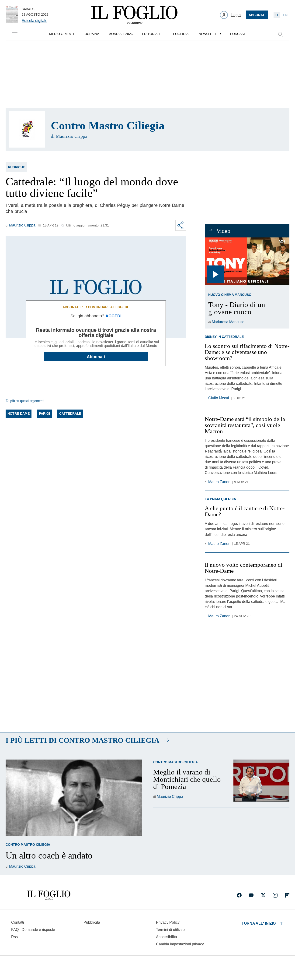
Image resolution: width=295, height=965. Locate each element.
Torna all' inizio (259, 923)
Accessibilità (166, 937)
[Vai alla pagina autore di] (27, 129)
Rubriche (16, 167)
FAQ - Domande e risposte (33, 930)
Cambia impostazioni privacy (180, 944)
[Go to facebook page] (239, 895)
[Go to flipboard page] (287, 895)
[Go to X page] (263, 895)
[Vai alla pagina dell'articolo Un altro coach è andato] (74, 798)
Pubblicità (91, 922)
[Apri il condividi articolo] (180, 225)
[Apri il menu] (14, 34)
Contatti (17, 922)
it (276, 15)
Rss (14, 937)
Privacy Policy (168, 922)
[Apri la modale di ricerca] (280, 34)
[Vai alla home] (134, 15)
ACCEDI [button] (113, 316)
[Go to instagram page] (275, 895)
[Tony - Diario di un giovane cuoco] (247, 261)
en (285, 15)
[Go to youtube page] (251, 895)
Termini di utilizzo (170, 930)
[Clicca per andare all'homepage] (49, 895)
